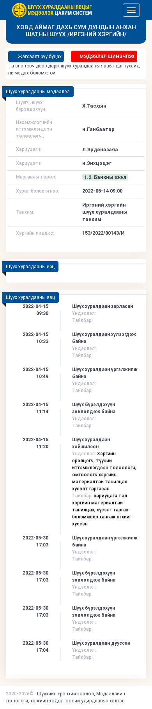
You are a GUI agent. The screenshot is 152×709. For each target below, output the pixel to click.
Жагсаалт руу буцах (39, 56)
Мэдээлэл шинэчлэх (107, 56)
